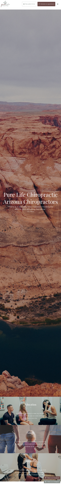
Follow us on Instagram (53, 481)
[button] (57, 4)
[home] (5, 4)
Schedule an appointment (47, 4)
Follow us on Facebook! (53, 478)
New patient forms (30, 4)
